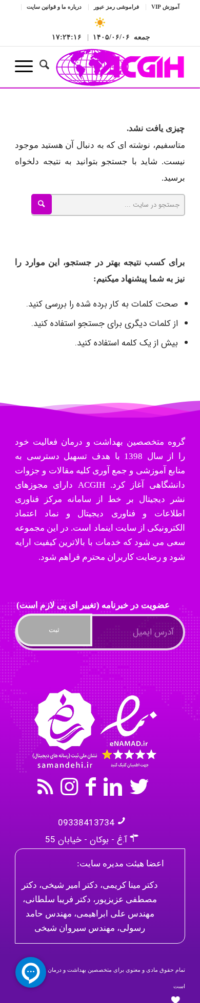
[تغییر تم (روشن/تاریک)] (100, 22)
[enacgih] (117, 66)
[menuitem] (160, 7)
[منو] (27, 66)
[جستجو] (49, 66)
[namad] (93, 728)
